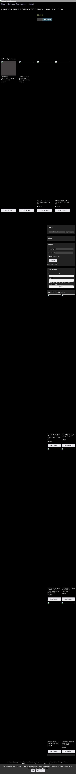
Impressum (39, 762)
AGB (46, 762)
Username (52, 249)
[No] (74, 769)
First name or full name (56, 274)
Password (52, 253)
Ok (33, 771)
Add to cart (47, 19)
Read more (40, 771)
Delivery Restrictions (17, 4)
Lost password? (52, 264)
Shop (3, 4)
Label (31, 4)
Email (50, 278)
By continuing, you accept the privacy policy (59, 283)
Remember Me (55, 256)
